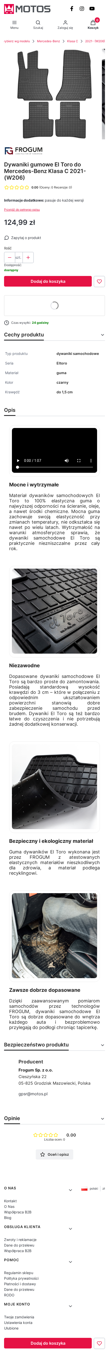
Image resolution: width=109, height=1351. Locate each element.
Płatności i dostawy (20, 1284)
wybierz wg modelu (16, 41)
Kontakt (10, 1201)
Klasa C (72, 41)
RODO (9, 1295)
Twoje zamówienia (19, 1317)
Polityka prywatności (21, 1278)
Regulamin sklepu (18, 1273)
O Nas (9, 1206)
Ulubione (11, 1328)
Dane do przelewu (19, 1245)
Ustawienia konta (18, 1322)
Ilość (8, 248)
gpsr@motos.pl (33, 1093)
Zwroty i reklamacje (20, 1239)
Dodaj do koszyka (48, 281)
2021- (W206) (95, 41)
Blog (7, 1217)
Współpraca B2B (17, 1212)
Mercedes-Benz (48, 41)
